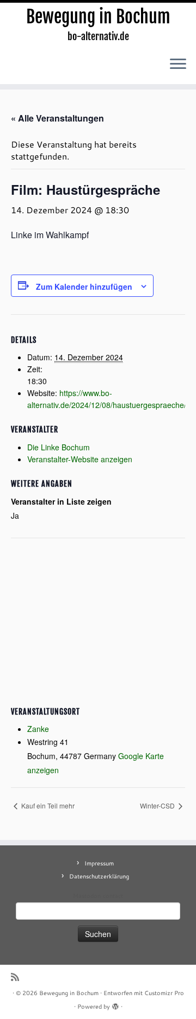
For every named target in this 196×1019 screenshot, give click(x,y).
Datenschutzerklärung (99, 876)
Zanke (38, 728)
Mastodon (87, 895)
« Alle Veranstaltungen (57, 118)
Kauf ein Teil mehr (47, 805)
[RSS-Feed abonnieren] (17, 977)
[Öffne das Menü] (178, 64)
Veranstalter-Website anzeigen (79, 459)
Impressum (99, 863)
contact (113, 895)
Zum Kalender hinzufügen (84, 286)
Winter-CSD (158, 805)
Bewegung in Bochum (98, 17)
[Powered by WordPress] (115, 1004)
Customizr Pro (164, 993)
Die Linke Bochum (58, 447)
